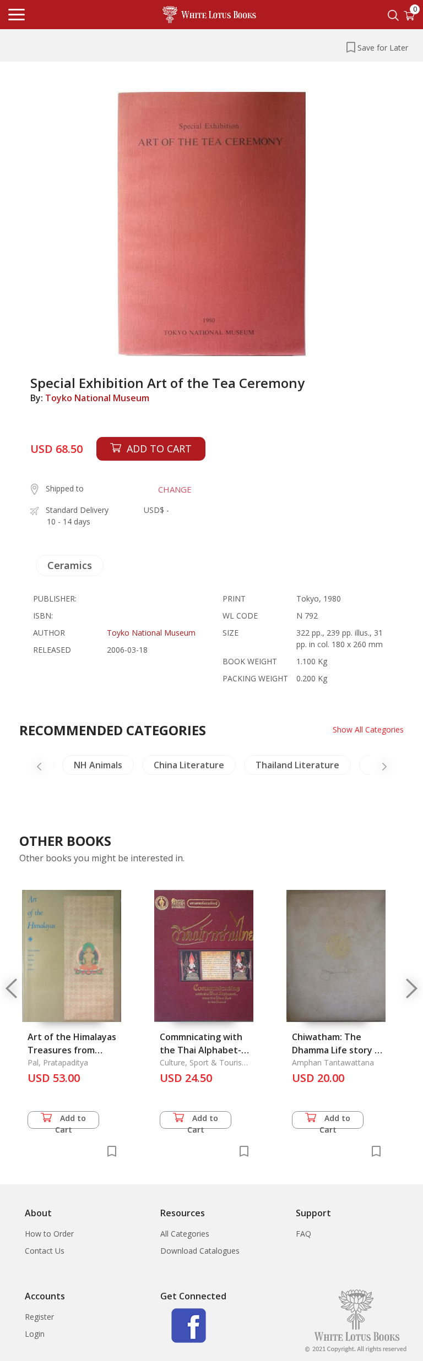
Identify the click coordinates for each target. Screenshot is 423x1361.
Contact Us (44, 1250)
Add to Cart (70, 1121)
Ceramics (69, 565)
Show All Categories (368, 729)
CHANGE (175, 489)
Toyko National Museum (97, 398)
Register (39, 1316)
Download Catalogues (200, 1250)
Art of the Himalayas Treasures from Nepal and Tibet (72, 1050)
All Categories (184, 1233)
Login (35, 1334)
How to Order (49, 1233)
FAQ (303, 1233)
